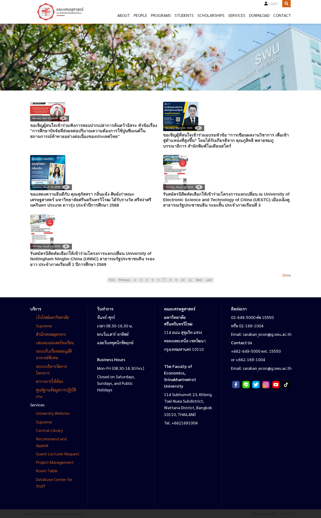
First (111, 280)
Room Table (46, 470)
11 (190, 280)
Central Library (49, 430)
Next (199, 280)
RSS (288, 275)
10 (182, 280)
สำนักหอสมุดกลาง (51, 334)
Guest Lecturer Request (57, 453)
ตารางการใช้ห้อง (49, 381)
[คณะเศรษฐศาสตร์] (60, 12)
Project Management (55, 462)
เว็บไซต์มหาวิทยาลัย (52, 317)
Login (273, 3)
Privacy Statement (264, 513)
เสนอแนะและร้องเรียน (55, 342)
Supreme (44, 325)
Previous (124, 280)
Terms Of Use (289, 513)
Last (208, 280)
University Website (53, 413)
